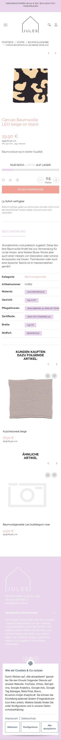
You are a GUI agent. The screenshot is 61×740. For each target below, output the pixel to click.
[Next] (57, 364)
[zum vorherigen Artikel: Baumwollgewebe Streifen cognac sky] (48, 53)
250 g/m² (31, 300)
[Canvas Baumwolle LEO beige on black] (30, 85)
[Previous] (48, 364)
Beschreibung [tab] (14, 231)
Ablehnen (12, 727)
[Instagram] (35, 659)
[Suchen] (49, 24)
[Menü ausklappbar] (5, 25)
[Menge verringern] (40, 180)
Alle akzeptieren (49, 727)
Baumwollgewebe (35, 276)
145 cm (30, 325)
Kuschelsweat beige (15, 431)
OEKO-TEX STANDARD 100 (39, 317)
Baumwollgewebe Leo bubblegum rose (26, 524)
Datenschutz (28, 718)
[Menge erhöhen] (56, 180)
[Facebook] (25, 659)
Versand (21, 144)
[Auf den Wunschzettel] (54, 376)
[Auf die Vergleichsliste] (48, 376)
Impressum (11, 718)
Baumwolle (33, 333)
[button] (30, 613)
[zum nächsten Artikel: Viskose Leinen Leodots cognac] (55, 53)
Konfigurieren (30, 727)
